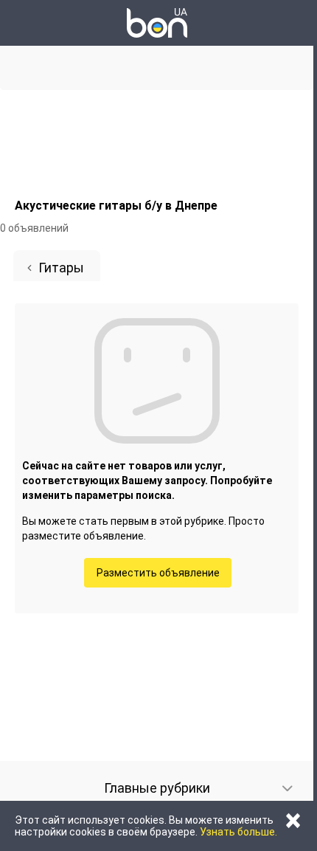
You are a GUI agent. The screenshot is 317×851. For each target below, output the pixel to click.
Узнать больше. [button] (238, 832)
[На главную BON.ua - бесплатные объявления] (157, 23)
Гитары (61, 267)
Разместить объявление (158, 573)
